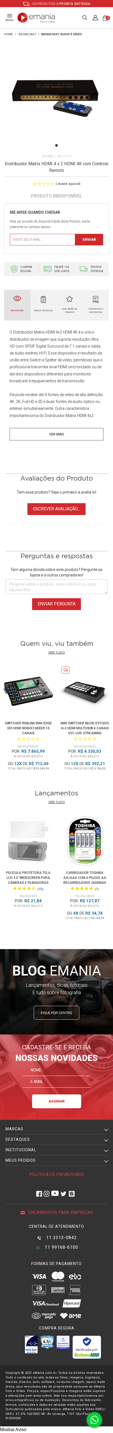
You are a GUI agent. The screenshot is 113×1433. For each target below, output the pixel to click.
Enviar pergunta (56, 603)
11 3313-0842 (61, 1237)
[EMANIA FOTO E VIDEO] (8, 34)
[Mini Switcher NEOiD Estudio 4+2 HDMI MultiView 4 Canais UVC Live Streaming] (84, 692)
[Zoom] (56, 101)
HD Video (47, 156)
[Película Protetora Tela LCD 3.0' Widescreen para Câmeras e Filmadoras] (28, 841)
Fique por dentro (56, 1013)
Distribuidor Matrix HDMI (34, 332)
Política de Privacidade (56, 1174)
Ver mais (56, 434)
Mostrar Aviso (13, 1429)
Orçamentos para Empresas (60, 1212)
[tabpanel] (56, 102)
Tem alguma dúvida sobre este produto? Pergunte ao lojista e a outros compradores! (56, 572)
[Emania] (36, 18)
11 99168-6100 (60, 1247)
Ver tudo (56, 652)
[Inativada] (31, 1344)
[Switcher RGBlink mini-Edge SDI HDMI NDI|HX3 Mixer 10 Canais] (28, 692)
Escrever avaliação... (56, 508)
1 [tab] (56, 145)
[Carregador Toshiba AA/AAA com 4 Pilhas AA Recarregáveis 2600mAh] (84, 841)
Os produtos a (61, 4)
